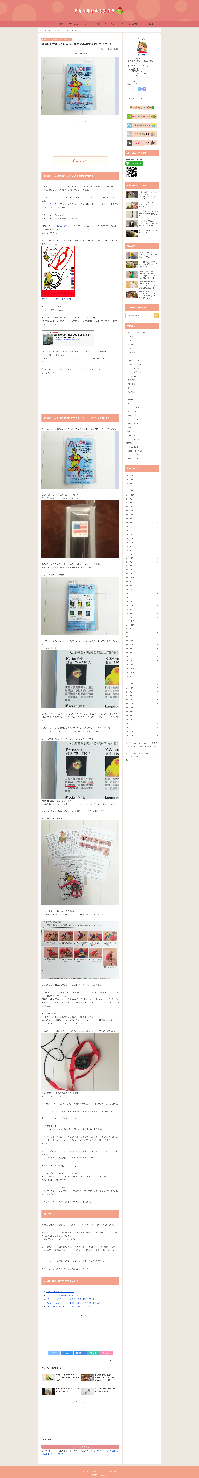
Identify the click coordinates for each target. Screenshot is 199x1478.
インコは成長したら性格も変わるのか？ (63, 1295)
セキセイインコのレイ (50, 204)
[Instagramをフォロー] (144, 89)
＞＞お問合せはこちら (134, 99)
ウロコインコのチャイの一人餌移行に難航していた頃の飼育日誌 (73, 1303)
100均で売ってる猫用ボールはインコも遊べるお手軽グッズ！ (72, 1306)
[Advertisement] (80, 137)
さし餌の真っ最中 (60, 226)
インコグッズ (47, 39)
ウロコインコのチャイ (58, 186)
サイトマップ (95, 1472)
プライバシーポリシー (109, 1472)
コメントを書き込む (80, 1446)
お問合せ (86, 1472)
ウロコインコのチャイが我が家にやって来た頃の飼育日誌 (70, 1299)
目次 (78, 160)
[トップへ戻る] (196, 1475)
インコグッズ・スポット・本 (63, 39)
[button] (106, 1353)
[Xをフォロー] (140, 89)
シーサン (142, 55)
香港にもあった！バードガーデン (60, 1291)
